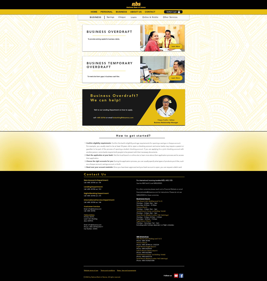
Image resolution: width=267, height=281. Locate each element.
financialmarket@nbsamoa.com (147, 192)
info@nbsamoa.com (94, 209)
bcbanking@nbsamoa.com (123, 118)
